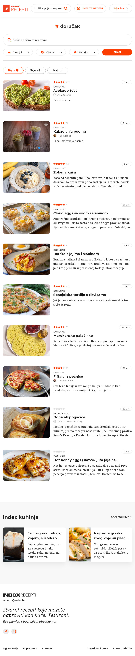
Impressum (30, 648)
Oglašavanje (10, 648)
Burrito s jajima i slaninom (76, 254)
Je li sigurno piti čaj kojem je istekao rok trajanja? (44, 538)
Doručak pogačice (69, 417)
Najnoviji (35, 70)
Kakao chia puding (69, 131)
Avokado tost (65, 91)
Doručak (59, 86)
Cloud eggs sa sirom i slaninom (80, 213)
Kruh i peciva (61, 413)
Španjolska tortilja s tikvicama (79, 295)
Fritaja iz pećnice (68, 376)
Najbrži (57, 70)
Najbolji (13, 70)
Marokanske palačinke (73, 336)
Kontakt (47, 648)
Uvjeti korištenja (98, 648)
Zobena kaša (64, 172)
